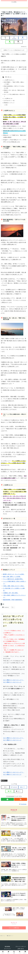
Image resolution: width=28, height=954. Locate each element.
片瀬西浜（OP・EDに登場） (10, 592)
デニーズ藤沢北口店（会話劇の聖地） (13, 579)
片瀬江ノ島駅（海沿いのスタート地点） (14, 586)
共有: (6, 104)
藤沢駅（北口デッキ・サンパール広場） (14, 574)
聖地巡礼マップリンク (9, 102)
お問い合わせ (21, 948)
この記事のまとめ (8, 98)
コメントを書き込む (14, 927)
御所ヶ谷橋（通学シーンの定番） (12, 576)
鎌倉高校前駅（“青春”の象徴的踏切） (13, 599)
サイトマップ (7, 948)
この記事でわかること (9, 80)
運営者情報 (7, 946)
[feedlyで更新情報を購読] (7, 799)
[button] (18, 42)
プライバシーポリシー (20, 946)
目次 (6, 77)
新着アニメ (5, 780)
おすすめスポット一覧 (9, 100)
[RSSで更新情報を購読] (20, 799)
